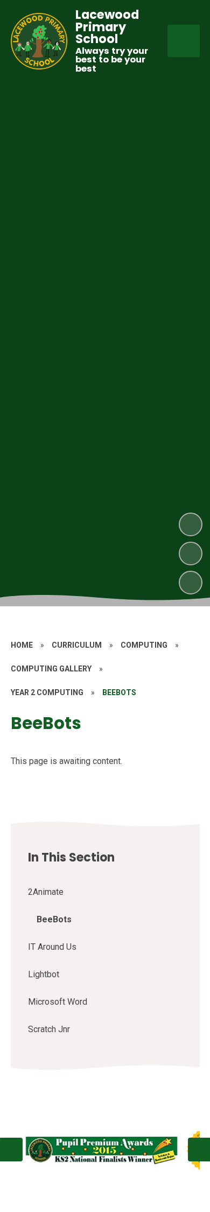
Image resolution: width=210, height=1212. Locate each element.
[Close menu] (183, 41)
